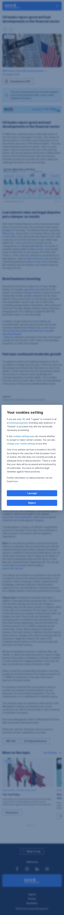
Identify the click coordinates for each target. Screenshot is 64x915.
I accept (32, 493)
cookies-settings (21, 436)
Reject (32, 502)
